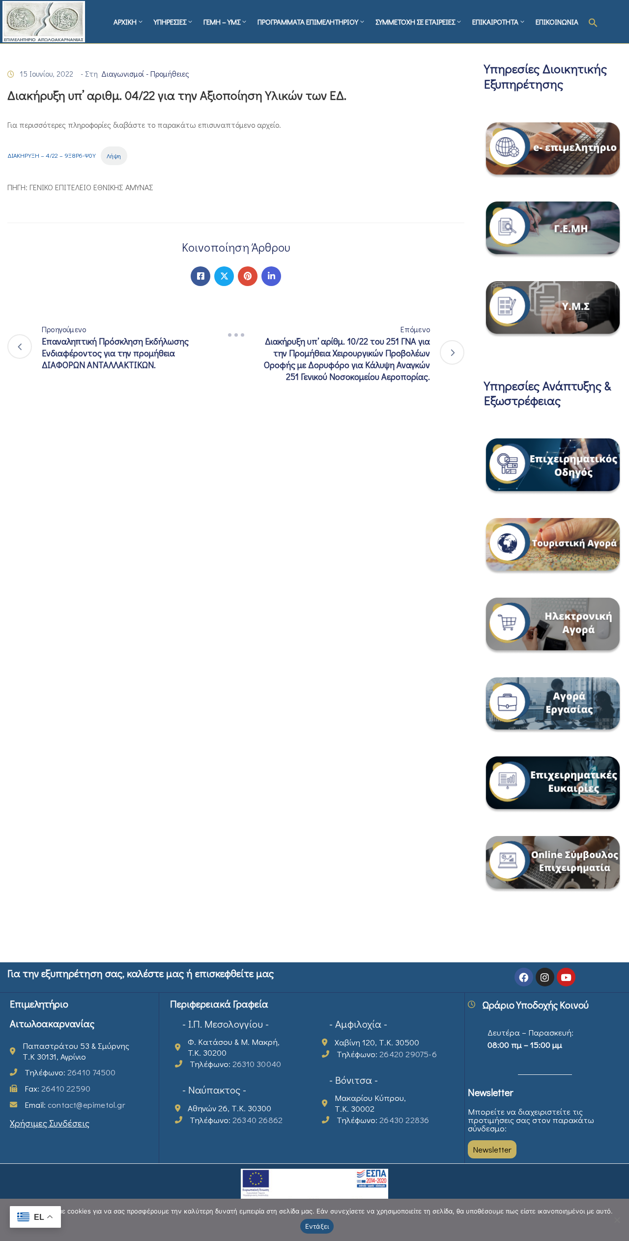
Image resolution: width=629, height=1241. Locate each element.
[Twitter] (224, 276)
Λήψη (114, 156)
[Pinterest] (247, 276)
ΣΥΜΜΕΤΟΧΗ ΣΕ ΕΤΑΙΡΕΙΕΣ (415, 22)
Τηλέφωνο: (70, 1072)
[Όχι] (617, 1220)
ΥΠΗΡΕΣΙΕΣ (170, 22)
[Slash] (236, 335)
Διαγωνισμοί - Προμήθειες (145, 73)
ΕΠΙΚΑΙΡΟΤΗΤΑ (495, 22)
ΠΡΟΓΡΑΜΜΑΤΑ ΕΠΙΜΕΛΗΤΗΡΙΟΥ (307, 22)
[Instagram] (545, 977)
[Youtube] (566, 977)
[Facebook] (200, 276)
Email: (75, 1104)
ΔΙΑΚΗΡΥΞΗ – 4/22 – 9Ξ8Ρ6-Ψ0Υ (51, 156)
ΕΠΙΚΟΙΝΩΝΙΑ (557, 22)
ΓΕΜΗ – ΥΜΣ (221, 22)
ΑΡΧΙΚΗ (125, 22)
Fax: (57, 1088)
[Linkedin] (271, 276)
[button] (593, 21)
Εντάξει (317, 1226)
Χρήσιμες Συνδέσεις (49, 1123)
